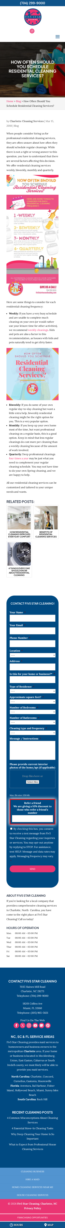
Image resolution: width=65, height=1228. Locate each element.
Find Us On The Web (32, 1020)
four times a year (19, 458)
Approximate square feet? (27, 697)
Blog (16, 125)
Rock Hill (42, 1099)
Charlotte (36, 1076)
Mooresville (44, 1081)
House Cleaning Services (32, 1195)
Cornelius (19, 1081)
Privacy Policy (32, 1208)
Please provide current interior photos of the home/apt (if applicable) (32, 766)
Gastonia (31, 1081)
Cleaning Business (32, 1171)
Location (16, 650)
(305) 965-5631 (39, 1012)
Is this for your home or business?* (32, 674)
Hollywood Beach (25, 1090)
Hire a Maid (32, 1179)
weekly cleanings (38, 329)
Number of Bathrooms (24, 717)
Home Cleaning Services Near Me (32, 1187)
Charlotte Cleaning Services (27, 121)
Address (16, 661)
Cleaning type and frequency (28, 728)
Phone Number (20, 637)
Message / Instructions (25, 738)
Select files (32, 782)
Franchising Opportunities (32, 1217)
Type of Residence (22, 686)
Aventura (25, 1085)
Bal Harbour (39, 1085)
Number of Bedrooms (24, 707)
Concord (48, 1076)
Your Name (18, 612)
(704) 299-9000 (39, 995)
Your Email (18, 625)
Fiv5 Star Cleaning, (37, 1203)
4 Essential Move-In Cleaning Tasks (32, 1128)
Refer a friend (32, 807)
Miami (40, 1090)
